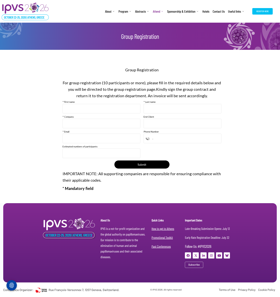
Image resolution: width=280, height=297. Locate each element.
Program (123, 11)
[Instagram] (211, 255)
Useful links (234, 11)
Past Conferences (161, 246)
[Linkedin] (203, 255)
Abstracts (140, 11)
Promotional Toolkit (162, 237)
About (108, 11)
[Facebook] (188, 255)
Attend (156, 11)
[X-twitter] (196, 255)
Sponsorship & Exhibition (181, 11)
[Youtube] (219, 255)
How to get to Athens (163, 229)
